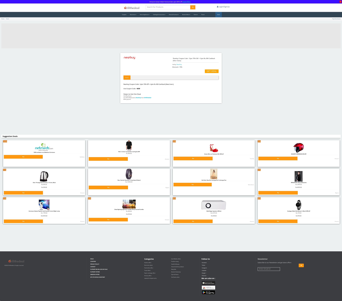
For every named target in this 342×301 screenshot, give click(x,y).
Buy (23, 156)
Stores (195, 14)
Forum (203, 14)
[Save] (301, 265)
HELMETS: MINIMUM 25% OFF (298, 154)
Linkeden (204, 270)
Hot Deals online (175, 277)
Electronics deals (148, 265)
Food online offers (148, 268)
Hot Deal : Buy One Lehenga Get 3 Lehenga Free (213, 180)
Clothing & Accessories (158, 14)
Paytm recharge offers (149, 273)
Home (2, 19)
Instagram (204, 268)
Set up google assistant (97, 277)
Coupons (124, 14)
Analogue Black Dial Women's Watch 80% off (298, 211)
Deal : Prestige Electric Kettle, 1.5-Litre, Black (44, 182)
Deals (218, 14)
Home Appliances (144, 14)
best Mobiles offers (176, 259)
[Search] (192, 7)
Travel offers (147, 270)
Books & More (185, 14)
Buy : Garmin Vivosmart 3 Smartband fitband (128, 180)
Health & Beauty (175, 264)
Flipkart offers (95, 272)
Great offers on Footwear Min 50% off (214, 154)
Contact (92, 266)
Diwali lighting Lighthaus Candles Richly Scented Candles (129, 209)
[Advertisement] (171, 35)
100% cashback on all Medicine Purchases (44, 152)
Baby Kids (173, 269)
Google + (204, 273)
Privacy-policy (94, 264)
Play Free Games (336, 19)
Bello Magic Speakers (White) (213, 211)
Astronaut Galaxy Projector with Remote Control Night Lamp (44, 211)
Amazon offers (94, 274)
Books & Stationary (176, 272)
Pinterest (204, 275)
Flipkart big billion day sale (98, 269)
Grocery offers (147, 275)
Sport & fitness (175, 274)
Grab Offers (186, 2)
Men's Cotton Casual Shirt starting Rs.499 (129, 151)
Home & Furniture (173, 14)
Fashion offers (147, 262)
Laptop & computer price (150, 278)
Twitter (203, 265)
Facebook (204, 262)
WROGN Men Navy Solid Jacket (299, 182)
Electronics (132, 14)
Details (127, 77)
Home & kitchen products (177, 266)
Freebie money (175, 261)
